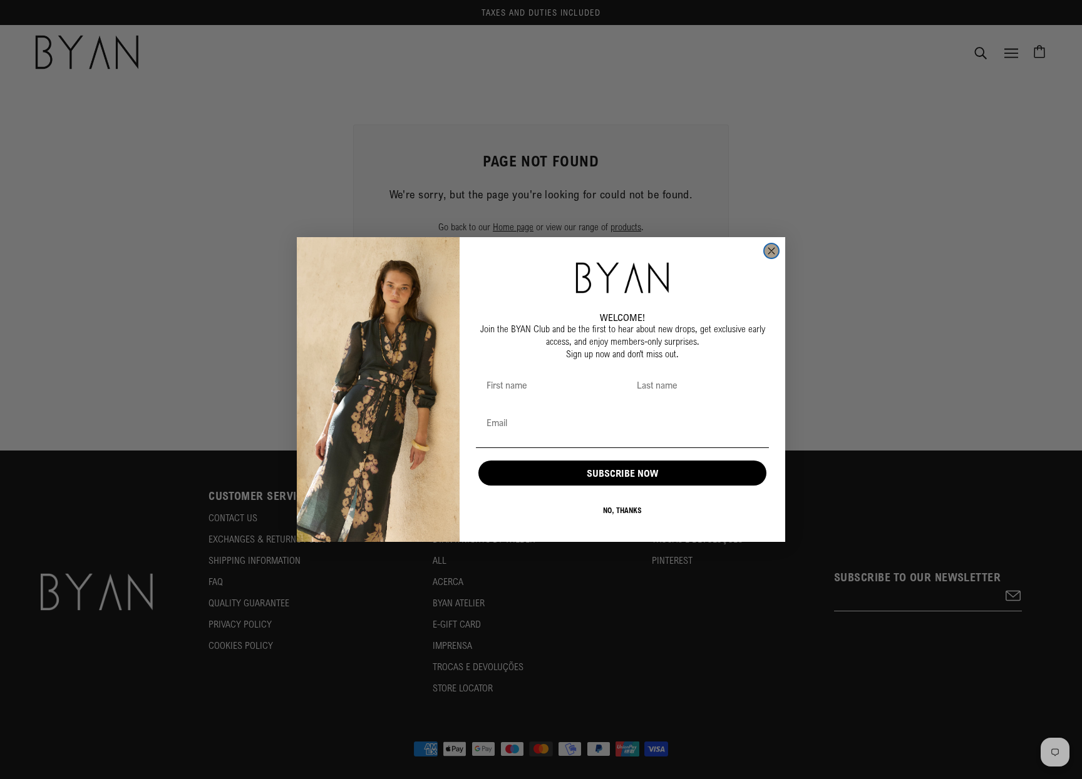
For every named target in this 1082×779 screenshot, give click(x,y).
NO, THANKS (622, 510)
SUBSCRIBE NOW (622, 473)
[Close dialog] (771, 250)
